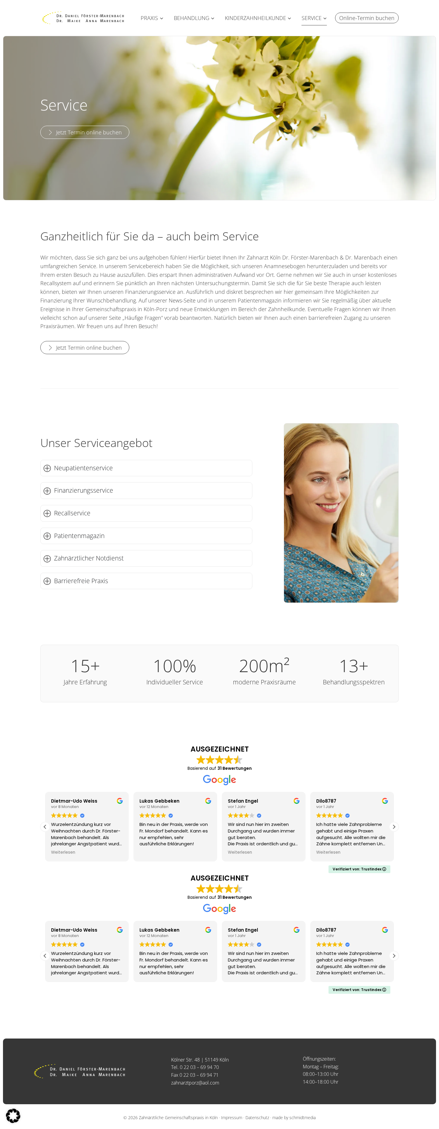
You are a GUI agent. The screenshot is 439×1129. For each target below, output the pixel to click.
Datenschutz (257, 1117)
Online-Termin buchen (367, 17)
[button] (393, 826)
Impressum (231, 1117)
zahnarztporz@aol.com (195, 1082)
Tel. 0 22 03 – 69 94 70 (195, 1067)
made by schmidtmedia (294, 1117)
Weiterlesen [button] (63, 852)
